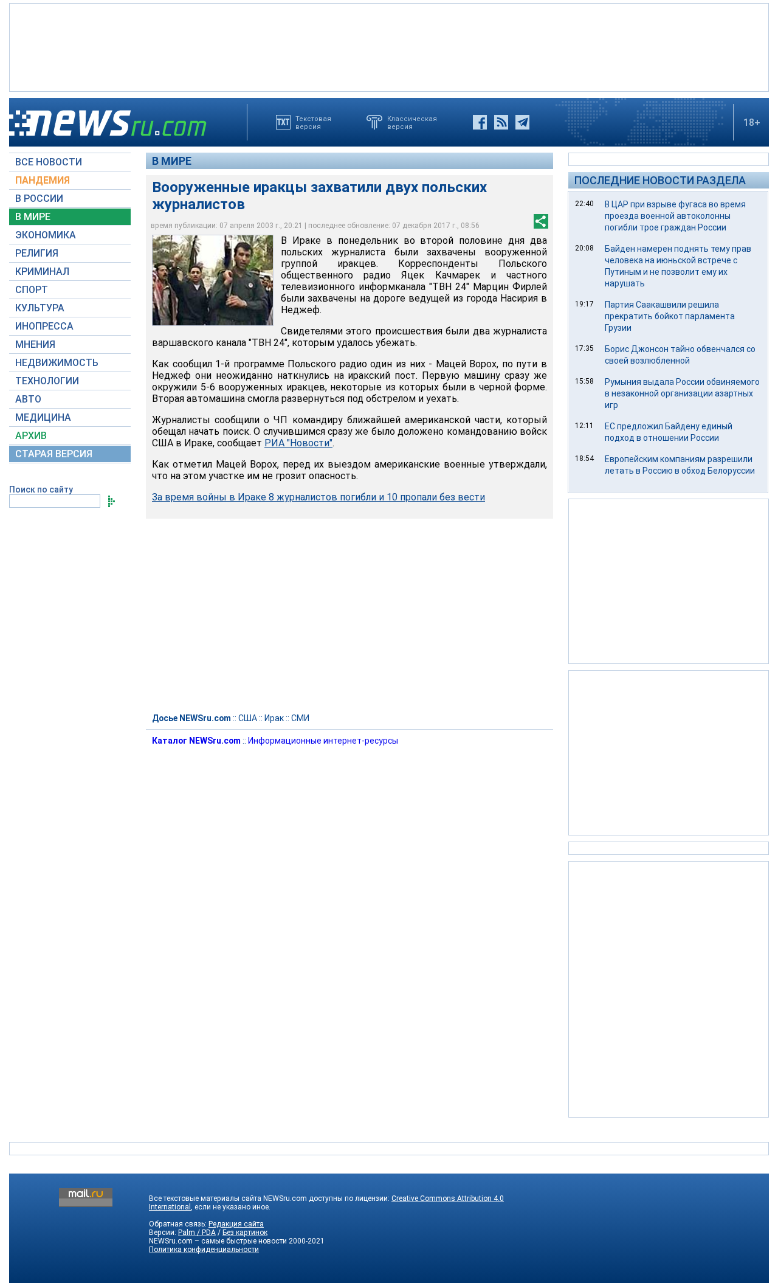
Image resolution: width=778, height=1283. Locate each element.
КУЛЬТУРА (39, 308)
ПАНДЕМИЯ (42, 180)
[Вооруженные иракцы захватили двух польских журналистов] (213, 280)
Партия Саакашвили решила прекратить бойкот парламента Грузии (670, 316)
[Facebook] (480, 122)
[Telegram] (522, 122)
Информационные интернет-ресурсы (323, 740)
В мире (171, 160)
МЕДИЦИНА (43, 417)
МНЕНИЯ (35, 344)
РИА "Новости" (298, 443)
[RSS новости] (501, 122)
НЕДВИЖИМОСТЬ (56, 362)
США (247, 718)
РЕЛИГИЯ (36, 253)
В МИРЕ (32, 217)
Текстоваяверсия (313, 122)
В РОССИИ (39, 198)
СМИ (300, 718)
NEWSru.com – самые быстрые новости (218, 1241)
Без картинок (244, 1232)
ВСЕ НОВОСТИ (48, 162)
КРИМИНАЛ (42, 271)
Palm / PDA (197, 1232)
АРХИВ (31, 435)
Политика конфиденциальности (204, 1249)
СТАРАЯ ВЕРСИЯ (53, 454)
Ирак (274, 718)
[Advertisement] (389, 46)
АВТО (28, 399)
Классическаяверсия (412, 122)
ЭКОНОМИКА (45, 235)
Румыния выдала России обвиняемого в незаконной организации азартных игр (682, 393)
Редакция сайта (236, 1224)
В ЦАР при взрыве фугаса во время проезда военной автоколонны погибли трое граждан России (675, 215)
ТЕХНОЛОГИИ (47, 381)
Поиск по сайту (41, 489)
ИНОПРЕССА (44, 326)
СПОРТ (31, 290)
